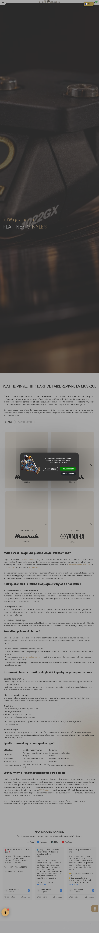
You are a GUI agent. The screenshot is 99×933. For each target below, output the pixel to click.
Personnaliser (68, 474)
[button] (88, 4)
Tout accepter (68, 469)
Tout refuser (51, 469)
